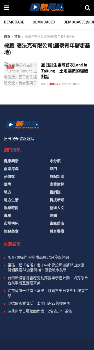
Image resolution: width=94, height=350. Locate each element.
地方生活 (11, 200)
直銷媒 (55, 192)
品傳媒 (9, 176)
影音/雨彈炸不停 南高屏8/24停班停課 (38, 257)
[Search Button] (87, 8)
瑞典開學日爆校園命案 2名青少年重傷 (40, 311)
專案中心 (54, 84)
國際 (10, 66)
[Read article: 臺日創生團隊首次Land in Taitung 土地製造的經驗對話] (21, 74)
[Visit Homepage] (46, 8)
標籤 (17, 37)
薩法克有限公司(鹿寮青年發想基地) (49, 37)
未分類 (55, 161)
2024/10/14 (72, 84)
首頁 (7, 37)
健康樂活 (11, 161)
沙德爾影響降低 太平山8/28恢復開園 (39, 303)
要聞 (53, 215)
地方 (7, 192)
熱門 (53, 169)
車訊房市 (57, 223)
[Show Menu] (6, 8)
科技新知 (57, 200)
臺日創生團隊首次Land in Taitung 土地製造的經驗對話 (64, 71)
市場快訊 (11, 223)
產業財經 (57, 184)
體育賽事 (57, 231)
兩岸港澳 (11, 169)
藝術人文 (57, 208)
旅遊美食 (11, 231)
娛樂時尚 (11, 208)
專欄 (7, 215)
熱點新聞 (57, 176)
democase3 (44, 22)
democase (14, 22)
